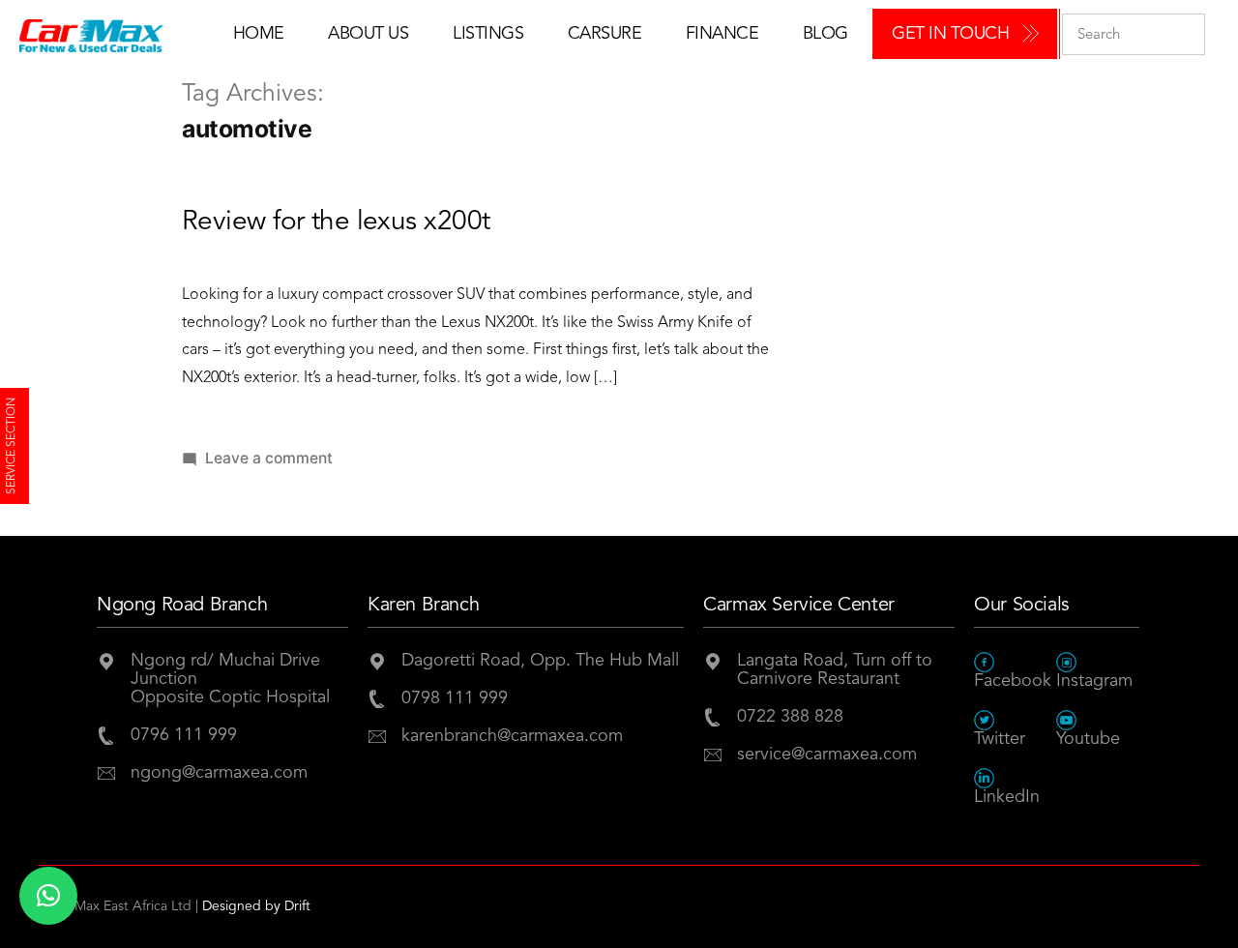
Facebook (1012, 681)
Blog (825, 34)
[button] (48, 896)
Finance (722, 34)
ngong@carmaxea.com (219, 773)
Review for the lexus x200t (335, 222)
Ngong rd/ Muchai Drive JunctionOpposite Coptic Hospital (230, 679)
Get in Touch (950, 34)
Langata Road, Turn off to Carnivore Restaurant (834, 670)
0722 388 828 (790, 717)
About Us (368, 34)
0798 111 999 (454, 698)
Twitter (999, 739)
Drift (297, 906)
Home (258, 34)
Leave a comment (269, 458)
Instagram (1094, 681)
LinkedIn (1007, 797)
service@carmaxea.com (827, 754)
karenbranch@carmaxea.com (512, 736)
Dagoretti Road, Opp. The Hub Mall (540, 660)
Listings (488, 34)
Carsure (605, 34)
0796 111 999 (184, 735)
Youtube (1088, 739)
